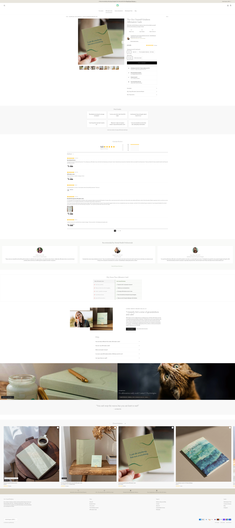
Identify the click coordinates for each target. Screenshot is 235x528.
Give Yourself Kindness (10, 522)
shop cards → (131, 329)
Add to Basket (142, 63)
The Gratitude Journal (94, 507)
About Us (158, 505)
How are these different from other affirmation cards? (107, 341)
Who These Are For (130, 94)
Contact (157, 503)
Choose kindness (117, 423)
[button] (118, 230)
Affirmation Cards (109, 10)
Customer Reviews (227, 503)
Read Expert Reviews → (131, 1)
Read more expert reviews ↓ (134, 41)
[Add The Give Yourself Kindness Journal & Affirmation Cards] (115, 428)
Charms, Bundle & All (119, 10)
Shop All (91, 502)
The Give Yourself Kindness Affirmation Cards (90, 16)
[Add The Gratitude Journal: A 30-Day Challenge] (230, 428)
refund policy (217, 522)
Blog (135, 10)
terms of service (228, 522)
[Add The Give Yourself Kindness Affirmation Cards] (172, 428)
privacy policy (222, 522)
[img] (70, 158)
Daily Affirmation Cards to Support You (75, 16)
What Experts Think (128, 10)
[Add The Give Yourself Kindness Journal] (58, 428)
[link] (151, 45)
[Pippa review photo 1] (70, 209)
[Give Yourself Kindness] (117, 5)
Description (129, 88)
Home (67, 16)
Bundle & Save (92, 503)
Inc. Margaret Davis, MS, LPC (136, 73)
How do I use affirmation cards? (102, 345)
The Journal (101, 10)
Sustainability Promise (160, 507)
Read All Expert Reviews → (117, 266)
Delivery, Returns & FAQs (161, 502)
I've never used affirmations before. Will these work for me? (109, 354)
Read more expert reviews (142, 328)
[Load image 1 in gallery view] (101, 42)
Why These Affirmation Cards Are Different (135, 91)
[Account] (228, 5)
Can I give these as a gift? (101, 358)
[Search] (4, 5)
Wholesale (158, 509)
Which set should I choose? (101, 349)
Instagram (226, 507)
